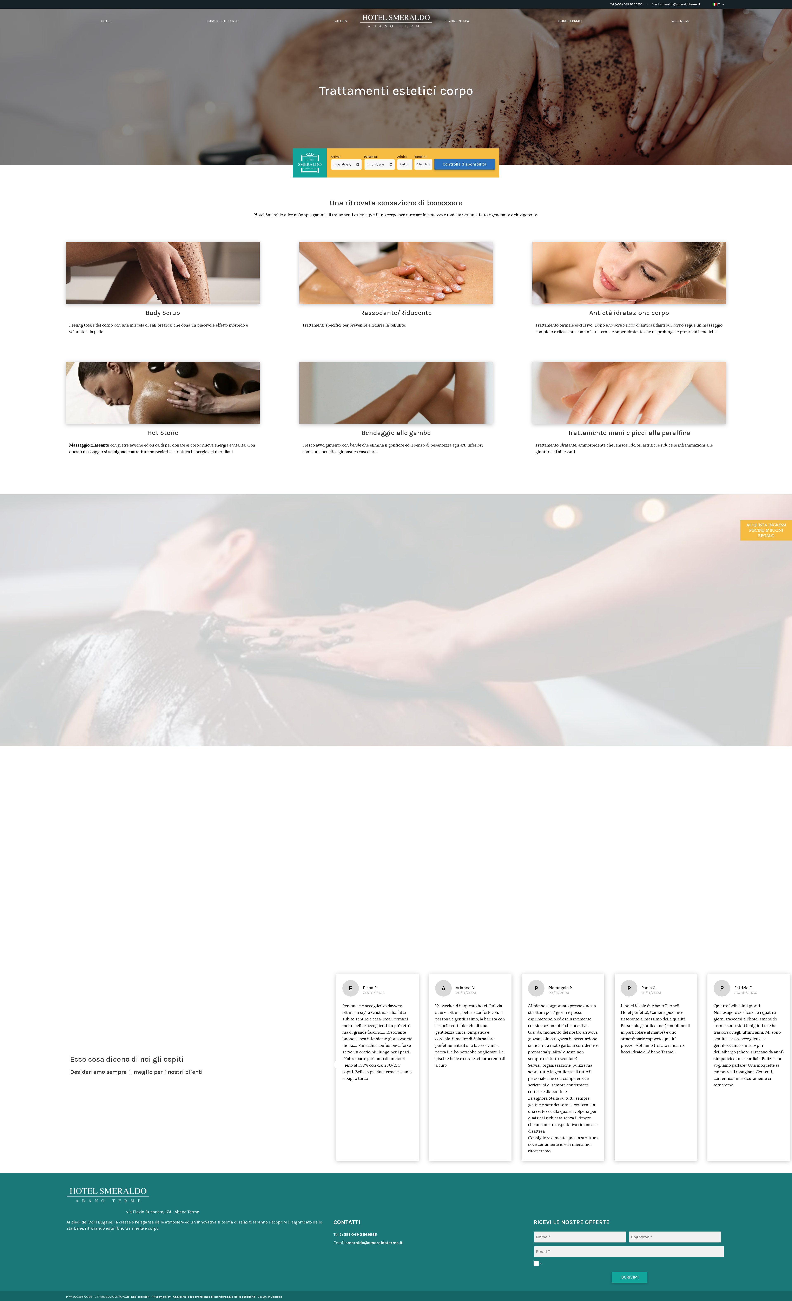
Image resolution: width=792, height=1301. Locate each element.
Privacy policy (161, 1297)
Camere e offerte (222, 21)
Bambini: (420, 156)
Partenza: (371, 156)
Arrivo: (335, 156)
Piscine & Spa (456, 21)
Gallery (341, 21)
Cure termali (570, 21)
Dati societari (140, 1297)
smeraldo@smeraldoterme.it (680, 4)
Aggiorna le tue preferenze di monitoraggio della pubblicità (214, 1297)
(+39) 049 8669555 (628, 4)
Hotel (106, 21)
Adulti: (402, 156)
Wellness (680, 21)
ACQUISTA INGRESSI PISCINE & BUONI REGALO (766, 530)
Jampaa (276, 1297)
